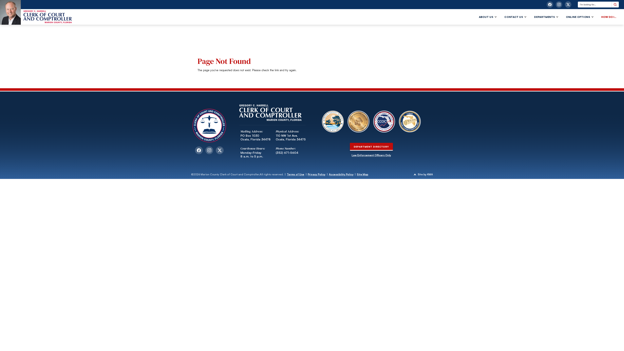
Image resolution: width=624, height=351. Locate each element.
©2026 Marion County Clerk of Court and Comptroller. (237, 174)
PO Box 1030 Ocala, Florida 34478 (255, 137)
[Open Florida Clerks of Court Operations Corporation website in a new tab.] (384, 121)
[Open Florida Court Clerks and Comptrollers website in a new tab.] (410, 121)
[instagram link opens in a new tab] (559, 4)
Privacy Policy (316, 174)
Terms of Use (295, 174)
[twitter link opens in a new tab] (568, 4)
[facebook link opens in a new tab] (550, 4)
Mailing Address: (251, 131)
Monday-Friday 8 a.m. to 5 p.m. (251, 154)
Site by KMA (425, 174)
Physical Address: (287, 131)
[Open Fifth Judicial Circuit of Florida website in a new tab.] (358, 121)
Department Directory (371, 146)
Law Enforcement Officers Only (371, 155)
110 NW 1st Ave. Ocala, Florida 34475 (291, 137)
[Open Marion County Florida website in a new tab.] (333, 121)
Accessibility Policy (341, 174)
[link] (609, 17)
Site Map (362, 174)
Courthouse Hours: (252, 148)
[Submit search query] (615, 4)
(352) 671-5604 (287, 152)
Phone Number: (286, 148)
